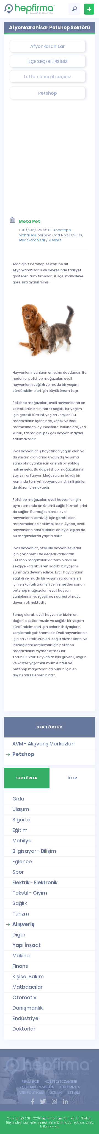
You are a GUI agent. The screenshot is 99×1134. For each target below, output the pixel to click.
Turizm (20, 913)
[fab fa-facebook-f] (32, 1102)
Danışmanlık (27, 1007)
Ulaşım (20, 809)
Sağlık (19, 903)
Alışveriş (23, 924)
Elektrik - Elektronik (34, 882)
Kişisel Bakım (28, 976)
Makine (21, 955)
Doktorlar (23, 1028)
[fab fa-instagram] (54, 1102)
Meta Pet (29, 221)
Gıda (18, 798)
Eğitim (20, 830)
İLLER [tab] (72, 778)
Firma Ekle (89, 9)
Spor (18, 871)
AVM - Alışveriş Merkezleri (43, 743)
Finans (20, 966)
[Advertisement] (49, 159)
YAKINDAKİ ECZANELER (37, 1087)
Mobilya (22, 840)
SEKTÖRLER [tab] (50, 727)
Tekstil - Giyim (29, 892)
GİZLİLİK (56, 1092)
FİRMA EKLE (30, 1081)
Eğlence (22, 861)
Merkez (54, 240)
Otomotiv (24, 997)
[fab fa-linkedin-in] (65, 1102)
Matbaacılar (27, 986)
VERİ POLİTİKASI (31, 1092)
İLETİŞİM (73, 1092)
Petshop (23, 754)
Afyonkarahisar (32, 240)
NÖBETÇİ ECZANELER (61, 1081)
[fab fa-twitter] (43, 1102)
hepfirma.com (51, 1118)
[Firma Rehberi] (49, 1067)
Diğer (19, 934)
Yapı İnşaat (26, 945)
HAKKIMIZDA (70, 1087)
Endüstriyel (26, 1018)
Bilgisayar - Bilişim (34, 851)
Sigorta (21, 819)
